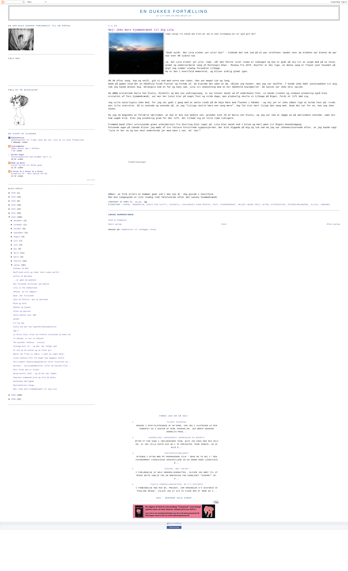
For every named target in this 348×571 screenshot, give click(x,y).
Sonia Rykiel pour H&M (24, 315)
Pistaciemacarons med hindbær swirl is (31, 157)
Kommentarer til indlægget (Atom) (138, 229)
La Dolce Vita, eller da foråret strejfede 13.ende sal (42, 334)
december (18, 221)
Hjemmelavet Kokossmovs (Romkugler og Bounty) (177, 437)
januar (17, 265)
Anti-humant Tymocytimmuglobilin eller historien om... (42, 362)
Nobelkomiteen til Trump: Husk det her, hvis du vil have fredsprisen (47, 140)
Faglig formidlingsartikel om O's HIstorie (176, 484)
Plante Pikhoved (176, 422)
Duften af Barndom (22, 276)
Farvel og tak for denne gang (26, 165)
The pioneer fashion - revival (29, 342)
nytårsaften (278, 205)
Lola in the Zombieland (25, 288)
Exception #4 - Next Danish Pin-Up (29, 174)
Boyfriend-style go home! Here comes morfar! (36, 272)
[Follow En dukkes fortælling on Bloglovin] (19, 125)
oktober (18, 229)
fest (215, 205)
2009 (14, 395)
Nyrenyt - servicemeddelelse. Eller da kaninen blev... (42, 366)
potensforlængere (298, 205)
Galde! (16, 319)
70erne (126, 205)
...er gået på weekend (24, 280)
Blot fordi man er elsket (26, 370)
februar (18, 261)
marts (17, 257)
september (19, 233)
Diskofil (175, 205)
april (17, 253)
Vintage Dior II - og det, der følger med (35, 346)
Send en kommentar (117, 220)
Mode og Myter (18, 163)
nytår (265, 205)
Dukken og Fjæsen (22, 307)
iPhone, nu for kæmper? (25, 292)
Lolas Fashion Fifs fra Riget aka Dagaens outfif (38, 358)
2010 (14, 217)
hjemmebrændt (228, 205)
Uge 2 (16, 331)
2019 (14, 193)
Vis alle (91, 180)
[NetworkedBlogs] (174, 523)
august (17, 237)
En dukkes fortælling (174, 11)
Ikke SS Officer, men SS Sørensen (30, 299)
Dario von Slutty (157, 205)
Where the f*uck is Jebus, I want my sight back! (38, 354)
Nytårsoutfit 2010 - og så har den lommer (35, 373)
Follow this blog (174, 527)
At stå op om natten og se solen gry (32, 350)
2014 (14, 201)
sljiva (314, 205)
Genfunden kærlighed (23, 381)
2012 (14, 209)
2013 (14, 205)
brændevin (138, 205)
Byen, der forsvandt (23, 296)
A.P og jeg (18, 323)
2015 (14, 197)
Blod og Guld (19, 303)
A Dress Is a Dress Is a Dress (27, 171)
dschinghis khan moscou (196, 205)
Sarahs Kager (17, 155)
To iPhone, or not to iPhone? (28, 338)
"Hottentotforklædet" (177, 453)
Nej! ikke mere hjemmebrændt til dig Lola (141, 29)
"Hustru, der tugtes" (177, 469)
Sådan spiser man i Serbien (25, 148)
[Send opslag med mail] (145, 202)
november (18, 225)
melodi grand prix (249, 205)
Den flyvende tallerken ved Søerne (31, 284)
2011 (14, 213)
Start (224, 224)
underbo (325, 205)
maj (16, 249)
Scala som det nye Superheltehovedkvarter (35, 327)
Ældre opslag (333, 224)
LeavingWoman (17, 146)
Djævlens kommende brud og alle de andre (34, 377)
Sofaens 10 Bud (20, 268)
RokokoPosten (17, 138)
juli (16, 241)
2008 (14, 399)
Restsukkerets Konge (23, 385)
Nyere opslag (114, 224)
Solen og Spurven (22, 311)
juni (16, 245)
